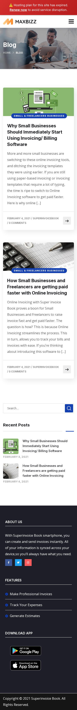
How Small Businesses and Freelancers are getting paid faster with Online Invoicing (37, 287)
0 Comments (17, 222)
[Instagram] (28, 562)
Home (7, 52)
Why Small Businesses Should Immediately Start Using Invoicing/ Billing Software (34, 135)
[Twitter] (18, 562)
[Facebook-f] (8, 562)
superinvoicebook (46, 218)
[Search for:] (38, 408)
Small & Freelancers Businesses (39, 115)
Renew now (18, 10)
